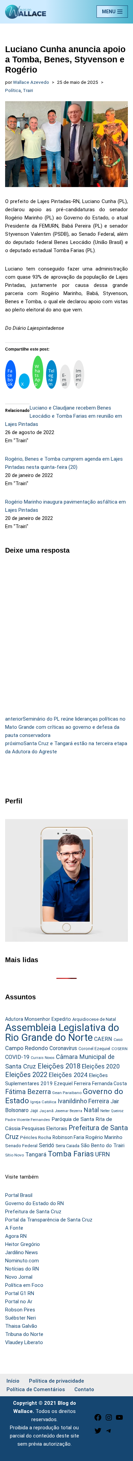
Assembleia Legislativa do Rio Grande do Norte (62, 1032)
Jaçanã (46, 1111)
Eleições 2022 (26, 1075)
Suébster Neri (20, 1318)
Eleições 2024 (68, 1074)
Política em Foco (24, 1285)
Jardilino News (21, 1252)
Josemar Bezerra (68, 1111)
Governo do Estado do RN (34, 1203)
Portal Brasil (18, 1195)
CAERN (103, 1039)
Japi (34, 1110)
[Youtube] (119, 1420)
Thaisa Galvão (21, 1326)
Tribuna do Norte (24, 1334)
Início (12, 1381)
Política (13, 90)
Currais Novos (43, 1058)
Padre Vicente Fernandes (27, 1119)
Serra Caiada (67, 1145)
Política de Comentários (35, 1389)
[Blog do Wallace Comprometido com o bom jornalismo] (25, 12)
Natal (91, 1110)
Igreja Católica (43, 1101)
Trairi (28, 90)
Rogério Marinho (104, 1137)
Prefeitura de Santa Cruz (33, 1212)
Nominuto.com (22, 1261)
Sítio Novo (14, 1155)
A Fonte (14, 1228)
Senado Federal (21, 1145)
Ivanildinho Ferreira (83, 1101)
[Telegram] (109, 1433)
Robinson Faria (68, 1137)
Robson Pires (20, 1310)
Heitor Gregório (22, 1244)
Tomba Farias (71, 1154)
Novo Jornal (18, 1277)
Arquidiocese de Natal (94, 1019)
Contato (84, 1389)
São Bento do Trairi (102, 1145)
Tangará (35, 1154)
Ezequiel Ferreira (72, 1083)
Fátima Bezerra (28, 1092)
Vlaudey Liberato (24, 1342)
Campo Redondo (26, 1048)
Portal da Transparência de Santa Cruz (48, 1220)
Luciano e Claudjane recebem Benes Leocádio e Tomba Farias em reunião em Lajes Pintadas (63, 416)
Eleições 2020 (101, 1066)
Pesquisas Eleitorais (44, 1128)
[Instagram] (109, 1420)
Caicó (118, 1039)
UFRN (102, 1154)
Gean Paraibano (67, 1092)
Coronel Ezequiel (94, 1048)
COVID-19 (17, 1057)
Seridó (46, 1145)
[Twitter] (98, 1433)
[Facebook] (98, 1420)
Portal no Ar (18, 1301)
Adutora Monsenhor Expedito (38, 1019)
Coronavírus (63, 1048)
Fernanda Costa (109, 1083)
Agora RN (16, 1236)
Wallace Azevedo (31, 82)
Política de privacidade (56, 1381)
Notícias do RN (22, 1269)
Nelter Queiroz (111, 1111)
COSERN (120, 1048)
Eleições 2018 (59, 1066)
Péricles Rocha (35, 1137)
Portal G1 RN (19, 1293)
